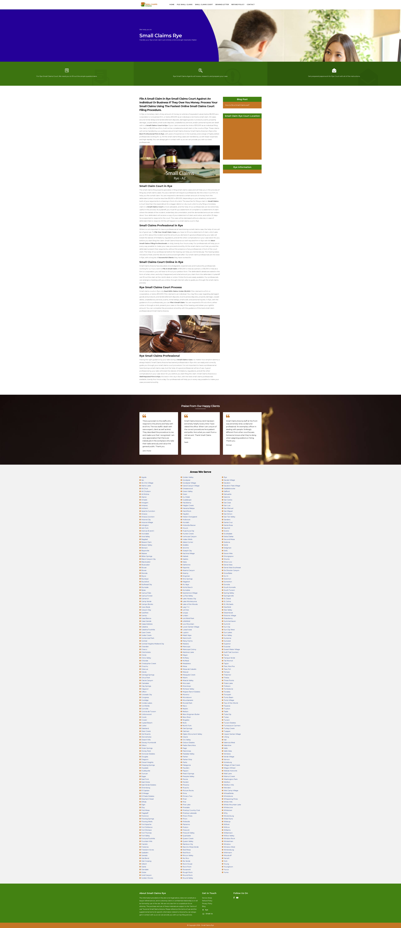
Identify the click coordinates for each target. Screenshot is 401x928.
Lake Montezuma (190, 601)
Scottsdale (228, 534)
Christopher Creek (148, 663)
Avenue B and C (147, 531)
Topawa (227, 706)
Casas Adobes (146, 624)
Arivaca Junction (147, 517)
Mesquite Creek (189, 675)
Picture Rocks (188, 790)
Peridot (185, 782)
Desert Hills (145, 740)
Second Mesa (229, 539)
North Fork (187, 726)
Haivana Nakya (188, 508)
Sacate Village (229, 480)
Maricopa (186, 647)
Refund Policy (237, 4)
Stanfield (227, 607)
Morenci (186, 695)
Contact (251, 4)
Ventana (227, 754)
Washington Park (230, 779)
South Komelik (230, 587)
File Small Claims (184, 4)
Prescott (186, 830)
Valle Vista (228, 751)
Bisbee (144, 553)
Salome (227, 497)
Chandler (145, 647)
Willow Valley (229, 836)
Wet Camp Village (231, 790)
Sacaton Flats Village (232, 486)
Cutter (144, 726)
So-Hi (226, 576)
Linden (185, 616)
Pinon (185, 819)
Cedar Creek (146, 635)
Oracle (185, 737)
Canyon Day (146, 610)
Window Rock (229, 838)
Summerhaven (230, 621)
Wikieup (227, 822)
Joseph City (187, 551)
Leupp (185, 613)
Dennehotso (146, 737)
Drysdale (144, 768)
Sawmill (227, 528)
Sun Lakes (228, 632)
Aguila (143, 477)
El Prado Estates (147, 796)
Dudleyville (145, 771)
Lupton (185, 632)
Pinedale (186, 807)
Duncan (144, 774)
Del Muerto (146, 734)
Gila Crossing (146, 861)
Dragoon (144, 759)
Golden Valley (188, 477)
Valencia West (229, 743)
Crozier (144, 720)
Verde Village (229, 757)
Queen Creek (188, 838)
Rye (225, 477)
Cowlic (144, 717)
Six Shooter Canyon (231, 570)
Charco (144, 649)
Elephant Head (147, 799)
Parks (185, 762)
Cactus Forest (146, 596)
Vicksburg (228, 762)
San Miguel (228, 511)
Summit (227, 624)
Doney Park (146, 751)
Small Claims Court (204, 4)
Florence (145, 816)
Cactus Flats (146, 593)
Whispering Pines (231, 799)
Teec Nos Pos (229, 666)
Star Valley (228, 610)
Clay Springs (146, 686)
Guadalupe (187, 500)
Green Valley (188, 491)
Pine (184, 802)
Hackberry (187, 503)
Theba (226, 678)
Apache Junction (148, 511)
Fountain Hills (146, 841)
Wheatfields (228, 793)
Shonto (227, 559)
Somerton (228, 582)
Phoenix (186, 785)
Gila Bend (145, 858)
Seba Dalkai (228, 536)
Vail (225, 740)
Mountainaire (188, 700)
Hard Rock (187, 511)
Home (171, 4)
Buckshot (145, 582)
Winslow (227, 844)
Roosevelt (187, 870)
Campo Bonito (147, 604)
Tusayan (227, 731)
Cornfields (145, 706)
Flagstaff (144, 813)
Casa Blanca (146, 618)
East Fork (145, 779)
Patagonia (187, 765)
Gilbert (144, 864)
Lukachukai (187, 630)
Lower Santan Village (191, 627)
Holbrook (186, 520)
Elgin (143, 805)
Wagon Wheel (229, 768)
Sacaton (227, 483)
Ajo (142, 480)
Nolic (185, 723)
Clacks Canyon (147, 680)
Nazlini (185, 709)
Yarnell (226, 858)
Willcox (227, 827)
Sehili (226, 545)
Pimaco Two (187, 796)
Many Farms (187, 641)
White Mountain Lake (232, 805)
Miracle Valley (188, 680)
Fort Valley (145, 836)
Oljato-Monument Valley (192, 734)
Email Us (209, 914)
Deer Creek (146, 731)
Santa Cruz (228, 522)
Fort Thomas (146, 833)
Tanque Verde (229, 658)
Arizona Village (147, 522)
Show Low (228, 562)
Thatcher (227, 675)
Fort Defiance (146, 827)
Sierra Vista (228, 565)
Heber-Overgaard (190, 517)
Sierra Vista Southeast (232, 568)
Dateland (145, 728)
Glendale (144, 870)
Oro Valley (187, 740)
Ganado (144, 855)
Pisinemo (186, 824)
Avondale (145, 534)
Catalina (144, 627)
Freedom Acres (147, 850)
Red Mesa (187, 850)
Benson (144, 548)
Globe (143, 872)
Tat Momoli (228, 661)
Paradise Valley (188, 754)
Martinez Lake (188, 652)
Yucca (226, 870)
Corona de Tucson (148, 711)
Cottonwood (146, 714)
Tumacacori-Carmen (232, 726)
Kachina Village (189, 553)
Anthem (144, 508)
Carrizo (144, 616)
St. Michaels (228, 604)
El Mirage (145, 793)
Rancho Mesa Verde (191, 847)
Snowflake (228, 573)
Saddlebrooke (229, 489)
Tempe (227, 672)
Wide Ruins (228, 819)
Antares (144, 505)
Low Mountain (188, 624)
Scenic (226, 531)
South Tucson (229, 590)
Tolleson (227, 686)
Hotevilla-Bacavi (189, 525)
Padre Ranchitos (189, 745)
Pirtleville (186, 822)
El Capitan (145, 790)
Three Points (229, 680)
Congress (145, 697)
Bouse (144, 568)
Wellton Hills (229, 785)
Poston (185, 827)
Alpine (144, 497)
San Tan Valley (229, 517)
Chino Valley (146, 658)
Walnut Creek (229, 776)
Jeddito (186, 545)
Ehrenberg (145, 788)
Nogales (186, 720)
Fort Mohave (146, 830)
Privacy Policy (207, 903)
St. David (227, 599)
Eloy (143, 807)
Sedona (227, 542)
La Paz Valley (188, 596)
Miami (185, 678)
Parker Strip (187, 759)
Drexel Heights (147, 762)
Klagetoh (186, 582)
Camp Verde (146, 601)
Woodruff (227, 855)
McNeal (186, 661)
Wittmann (228, 853)
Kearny (185, 573)
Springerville (229, 596)
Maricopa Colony (189, 649)
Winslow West (229, 847)
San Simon (228, 514)
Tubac (226, 717)
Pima (185, 793)
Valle (226, 748)
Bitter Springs (146, 556)
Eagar (143, 776)
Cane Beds (145, 607)
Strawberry (228, 618)
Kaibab (185, 556)
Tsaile (226, 711)
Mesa (185, 666)
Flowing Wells (146, 822)
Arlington (145, 525)
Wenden (227, 788)
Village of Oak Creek (232, 765)
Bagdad (144, 539)
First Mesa (145, 810)
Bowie (143, 570)
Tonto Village (229, 700)
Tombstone (228, 689)
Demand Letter (222, 4)
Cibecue (144, 669)
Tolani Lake (228, 683)
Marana (186, 644)
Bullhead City (146, 584)
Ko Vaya (186, 584)
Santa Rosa (228, 525)
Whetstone (228, 796)
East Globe (145, 782)
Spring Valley (229, 593)
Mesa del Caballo (189, 669)
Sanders (227, 520)
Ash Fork (144, 528)
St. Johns (227, 601)
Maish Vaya (187, 635)
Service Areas (207, 898)
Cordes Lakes (146, 703)
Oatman (186, 731)
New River (187, 717)
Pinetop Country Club (191, 810)
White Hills (228, 802)
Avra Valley (145, 536)
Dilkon (144, 745)
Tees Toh (227, 669)
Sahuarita (227, 494)
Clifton (144, 692)
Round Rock (187, 875)
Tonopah (227, 695)
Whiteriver (228, 810)
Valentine (227, 745)
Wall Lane (228, 774)
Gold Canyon (146, 875)
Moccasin (186, 683)
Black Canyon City (148, 559)
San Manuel (228, 508)
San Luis (227, 505)
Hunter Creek (188, 534)
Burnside (144, 587)
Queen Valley (188, 841)
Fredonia (144, 847)
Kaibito (185, 559)
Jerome (186, 548)
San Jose (227, 503)
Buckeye (144, 579)
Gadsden (144, 853)
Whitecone (228, 807)
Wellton (227, 782)
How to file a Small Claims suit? (237, 105)
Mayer (185, 655)
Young (226, 864)
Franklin (144, 844)
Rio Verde (186, 861)
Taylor (226, 663)
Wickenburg (229, 816)
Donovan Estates (148, 754)
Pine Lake (186, 805)
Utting (226, 737)
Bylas (143, 590)
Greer (185, 494)
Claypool (144, 689)
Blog (204, 906)
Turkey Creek (229, 728)
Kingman (186, 576)
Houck (185, 528)
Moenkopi (187, 686)
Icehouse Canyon (190, 536)
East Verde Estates (148, 785)
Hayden (186, 514)
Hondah (186, 522)
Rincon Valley (188, 855)
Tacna (226, 655)
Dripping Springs (148, 765)
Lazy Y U (186, 607)
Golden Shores (147, 878)
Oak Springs (187, 728)
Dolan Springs (146, 748)
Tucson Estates (230, 723)
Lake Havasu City (189, 599)
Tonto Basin (228, 697)
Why (226, 813)
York (225, 861)
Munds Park (187, 703)
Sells (225, 551)
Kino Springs (187, 579)
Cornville (144, 709)
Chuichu (144, 666)
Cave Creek (146, 632)
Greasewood (188, 489)
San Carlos (228, 500)
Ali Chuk (144, 489)
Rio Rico (186, 858)
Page (185, 748)
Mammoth (187, 638)
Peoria (185, 779)
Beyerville (145, 551)
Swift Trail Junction (231, 652)
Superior (227, 644)
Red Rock (186, 853)
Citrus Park (145, 678)
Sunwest (227, 641)
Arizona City (146, 520)
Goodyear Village (189, 483)
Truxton (227, 709)
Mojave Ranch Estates (191, 692)
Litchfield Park (188, 618)
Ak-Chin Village (147, 483)
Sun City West (229, 630)
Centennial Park (147, 638)
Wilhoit (226, 824)
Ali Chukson (146, 491)
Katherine (186, 565)
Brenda (144, 573)
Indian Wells (187, 539)
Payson (185, 771)
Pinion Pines (187, 816)
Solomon (227, 579)
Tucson (227, 720)
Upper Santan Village (232, 734)
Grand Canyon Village (191, 486)
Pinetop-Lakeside (190, 813)
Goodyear (186, 480)
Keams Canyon (189, 570)
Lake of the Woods (190, 604)
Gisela (143, 867)
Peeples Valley (188, 776)
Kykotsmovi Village (190, 593)
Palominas (187, 751)
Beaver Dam (146, 542)
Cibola (143, 672)
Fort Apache (146, 824)
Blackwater (145, 562)
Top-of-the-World (231, 703)
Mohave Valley (188, 689)
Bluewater (145, 565)
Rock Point (187, 867)
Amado (144, 500)
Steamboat (228, 613)
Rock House (187, 864)
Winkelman (228, 841)
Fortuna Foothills (148, 838)
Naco (185, 706)
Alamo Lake (146, 486)
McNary (186, 658)
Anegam (144, 503)
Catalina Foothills (148, 630)
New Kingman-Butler (191, 714)
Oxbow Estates (189, 743)
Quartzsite (187, 836)
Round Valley (188, 878)
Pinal (185, 799)
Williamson (228, 833)
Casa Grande (146, 621)
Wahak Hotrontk (230, 771)
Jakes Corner (188, 542)
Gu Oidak (186, 497)
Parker (185, 757)
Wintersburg (229, 850)
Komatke (186, 590)
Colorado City (146, 695)
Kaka (185, 562)
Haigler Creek (188, 505)
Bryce (143, 576)
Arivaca (144, 514)
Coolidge (144, 700)
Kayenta (186, 568)
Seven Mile (228, 553)
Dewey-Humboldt (148, 743)
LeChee (186, 610)
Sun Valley (228, 635)
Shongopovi (228, 556)
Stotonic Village (230, 616)
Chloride (144, 661)
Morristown (187, 697)
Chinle (143, 655)
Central (144, 641)
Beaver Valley (146, 545)
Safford (227, 491)
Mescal (185, 672)
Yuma (226, 872)
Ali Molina (145, 494)
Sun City (227, 627)
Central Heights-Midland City (152, 644)
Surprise (227, 647)
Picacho (186, 788)
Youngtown (228, 867)
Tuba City (227, 714)
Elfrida (143, 802)
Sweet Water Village (232, 649)
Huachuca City (188, 531)
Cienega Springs (147, 675)
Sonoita (227, 584)
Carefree (144, 613)
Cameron (145, 599)
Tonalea (227, 692)
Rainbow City (188, 844)
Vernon (227, 759)
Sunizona (227, 638)
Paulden (186, 768)
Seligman (227, 548)
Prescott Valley (188, 833)
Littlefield (186, 621)
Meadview (187, 663)
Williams (227, 830)
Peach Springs (188, 774)
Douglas (144, 757)
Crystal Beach (146, 723)
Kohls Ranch (188, 587)
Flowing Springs (147, 819)
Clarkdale (145, 683)
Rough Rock (187, 872)
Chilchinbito (146, 652)
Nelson (185, 711)
